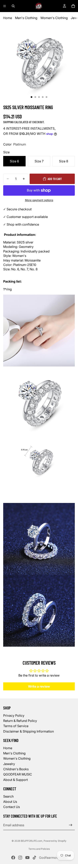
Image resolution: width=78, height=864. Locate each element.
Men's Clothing (26, 18)
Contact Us (11, 807)
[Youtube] (27, 857)
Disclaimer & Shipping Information (28, 731)
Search (8, 796)
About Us (10, 802)
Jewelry (9, 764)
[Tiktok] (34, 857)
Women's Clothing (54, 18)
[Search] (13, 6)
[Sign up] (70, 825)
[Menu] (4, 6)
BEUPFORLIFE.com (31, 840)
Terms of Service (15, 726)
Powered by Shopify (55, 840)
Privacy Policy (13, 715)
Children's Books (16, 769)
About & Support (15, 780)
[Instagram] (20, 857)
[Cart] (73, 6)
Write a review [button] (39, 686)
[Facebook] (13, 857)
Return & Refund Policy (20, 721)
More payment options (39, 200)
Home (7, 18)
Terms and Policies (39, 848)
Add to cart (55, 179)
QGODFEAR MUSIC (17, 774)
